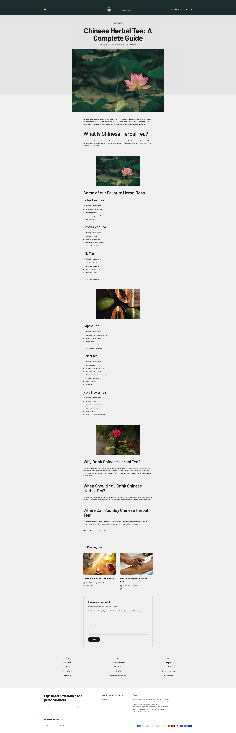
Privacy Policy (122, 611)
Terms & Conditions (168, 671)
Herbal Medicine (118, 23)
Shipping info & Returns (118, 675)
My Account (67, 675)
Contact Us (118, 666)
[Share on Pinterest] (100, 530)
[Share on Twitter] (95, 530)
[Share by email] (104, 530)
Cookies (168, 666)
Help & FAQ (118, 671)
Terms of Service (133, 611)
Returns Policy (168, 675)
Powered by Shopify (61, 726)
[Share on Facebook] (90, 530)
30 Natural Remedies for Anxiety (98, 578)
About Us (68, 666)
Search (104, 699)
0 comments (132, 44)
